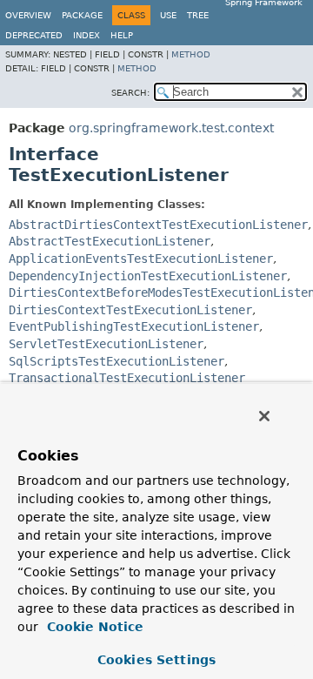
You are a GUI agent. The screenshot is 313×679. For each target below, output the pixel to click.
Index (86, 35)
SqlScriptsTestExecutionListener (116, 361)
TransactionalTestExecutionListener (127, 378)
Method (190, 54)
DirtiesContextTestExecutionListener (130, 310)
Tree (198, 15)
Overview (28, 15)
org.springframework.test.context (171, 128)
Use (168, 15)
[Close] (264, 416)
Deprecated (34, 35)
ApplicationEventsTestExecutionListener (141, 259)
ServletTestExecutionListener (106, 344)
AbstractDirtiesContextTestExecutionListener (158, 225)
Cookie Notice (93, 627)
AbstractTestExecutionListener (109, 241)
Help (121, 35)
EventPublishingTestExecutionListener (134, 326)
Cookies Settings (156, 660)
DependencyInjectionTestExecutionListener (148, 276)
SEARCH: (130, 92)
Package (82, 15)
